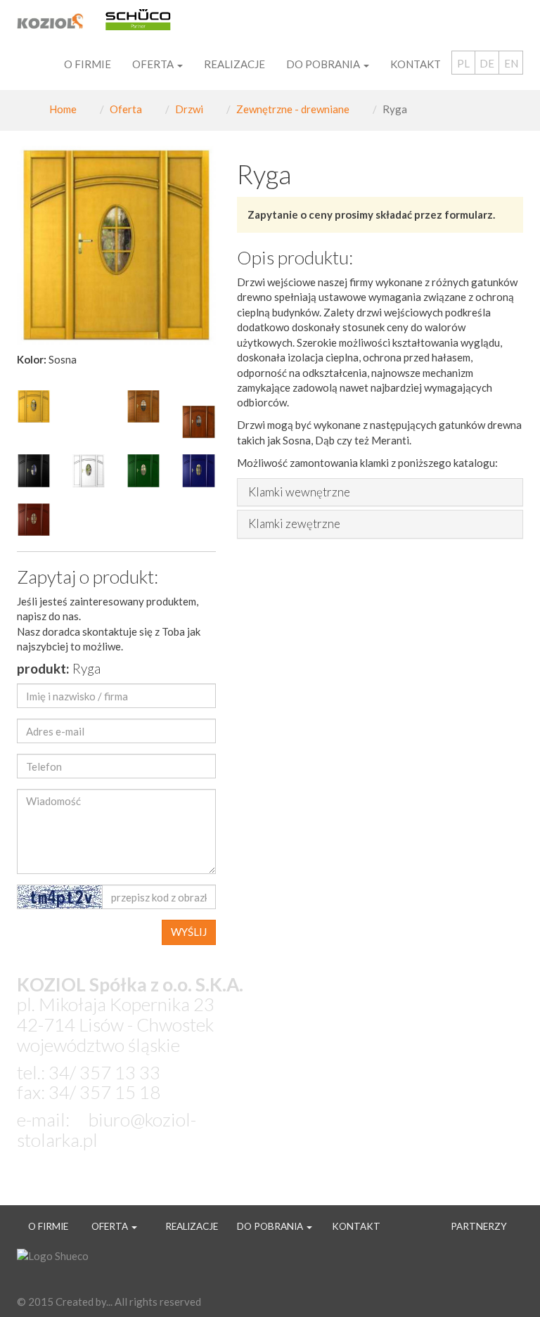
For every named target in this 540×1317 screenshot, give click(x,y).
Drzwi (189, 109)
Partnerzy (479, 1226)
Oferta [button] (154, 64)
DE (487, 63)
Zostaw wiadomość (138, 1182)
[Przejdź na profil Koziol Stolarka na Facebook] (505, 1269)
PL (463, 63)
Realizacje (234, 64)
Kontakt (415, 64)
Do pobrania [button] (324, 64)
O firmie (87, 64)
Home (63, 109)
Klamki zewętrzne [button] (294, 524)
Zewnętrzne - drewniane (292, 109)
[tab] (380, 492)
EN (511, 63)
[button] (200, 245)
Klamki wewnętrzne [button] (299, 492)
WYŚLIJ (189, 931)
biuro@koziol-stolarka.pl (106, 1129)
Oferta (126, 109)
